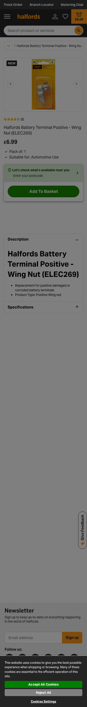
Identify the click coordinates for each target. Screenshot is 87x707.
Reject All (43, 692)
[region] (43, 681)
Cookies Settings (43, 702)
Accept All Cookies (43, 684)
